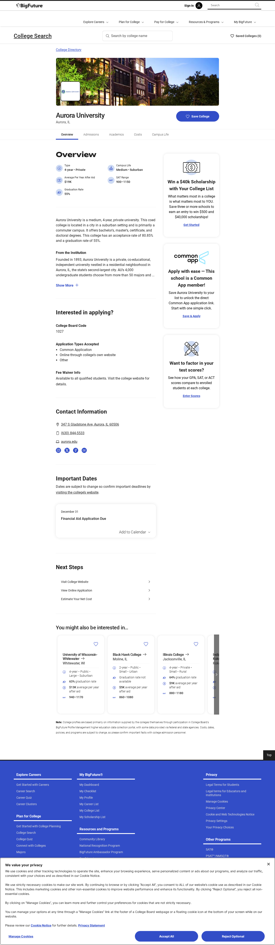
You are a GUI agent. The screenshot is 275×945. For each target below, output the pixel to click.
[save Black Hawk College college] (146, 644)
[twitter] (67, 450)
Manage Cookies (21, 936)
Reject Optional (233, 936)
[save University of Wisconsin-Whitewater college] (96, 644)
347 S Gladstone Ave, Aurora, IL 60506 (90, 424)
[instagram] (58, 450)
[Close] (268, 864)
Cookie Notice (41, 925)
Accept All (166, 936)
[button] (58, 675)
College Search (33, 36)
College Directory (68, 50)
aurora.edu (69, 442)
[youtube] (84, 450)
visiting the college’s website (77, 492)
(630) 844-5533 (72, 433)
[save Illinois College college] (196, 644)
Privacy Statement (91, 925)
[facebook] (75, 450)
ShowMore (64, 285)
